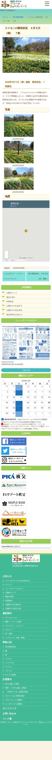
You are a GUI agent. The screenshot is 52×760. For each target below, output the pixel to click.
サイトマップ (9, 708)
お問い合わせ (9, 713)
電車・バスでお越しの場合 (15, 688)
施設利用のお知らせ (14, 314)
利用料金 (9, 301)
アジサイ (8, 667)
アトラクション (11, 618)
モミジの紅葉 (10, 675)
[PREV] (3, 381)
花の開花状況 (10, 647)
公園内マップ (11, 293)
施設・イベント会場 (13, 622)
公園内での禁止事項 (14, 310)
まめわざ (16, 546)
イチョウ (8, 671)
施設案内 (7, 613)
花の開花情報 (18, 17)
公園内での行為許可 (14, 306)
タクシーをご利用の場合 (15, 696)
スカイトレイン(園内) (13, 700)
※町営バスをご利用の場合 (16, 692)
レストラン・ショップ (14, 626)
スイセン (8, 659)
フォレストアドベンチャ (20, 426)
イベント (8, 585)
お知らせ (7, 576)
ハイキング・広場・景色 (15, 638)
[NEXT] (48, 381)
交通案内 (7, 679)
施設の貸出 (10, 297)
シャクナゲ (9, 663)
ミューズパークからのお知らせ (17, 581)
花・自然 (8, 634)
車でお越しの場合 (12, 684)
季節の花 (7, 642)
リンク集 (7, 718)
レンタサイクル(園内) (13, 704)
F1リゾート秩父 (37, 426)
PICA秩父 (5, 426)
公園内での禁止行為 (13, 608)
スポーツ (8, 630)
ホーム (5, 17)
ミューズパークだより (14, 588)
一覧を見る (26, 370)
